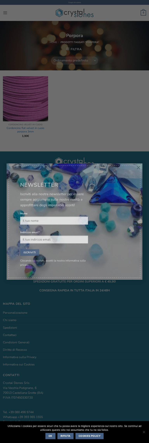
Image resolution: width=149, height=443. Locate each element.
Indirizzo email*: (30, 228)
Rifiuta (65, 435)
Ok (50, 435)
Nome (23, 209)
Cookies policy (89, 435)
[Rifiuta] (143, 433)
